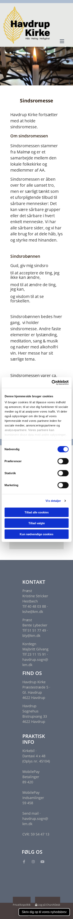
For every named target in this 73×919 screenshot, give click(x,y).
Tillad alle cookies (37, 512)
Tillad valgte (36, 523)
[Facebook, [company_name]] (24, 861)
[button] (62, 41)
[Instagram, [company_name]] (33, 861)
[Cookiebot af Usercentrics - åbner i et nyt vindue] (52, 382)
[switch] (63, 461)
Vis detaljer (53, 500)
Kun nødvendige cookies (36, 534)
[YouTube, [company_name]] (42, 861)
